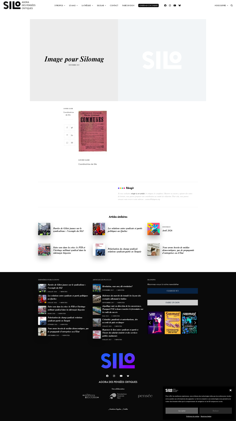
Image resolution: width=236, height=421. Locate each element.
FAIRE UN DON (173, 302)
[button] (230, 390)
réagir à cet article (138, 193)
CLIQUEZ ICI (173, 291)
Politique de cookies (192, 416)
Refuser (216, 410)
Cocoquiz (166, 227)
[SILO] (20, 5)
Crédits (125, 409)
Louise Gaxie (68, 108)
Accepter (181, 410)
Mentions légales (206, 416)
